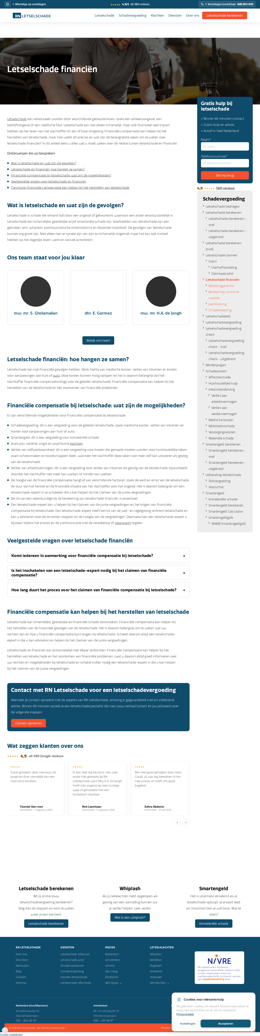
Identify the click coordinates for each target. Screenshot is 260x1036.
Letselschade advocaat (75, 954)
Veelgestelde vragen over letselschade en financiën (48, 181)
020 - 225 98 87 (103, 1020)
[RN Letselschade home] (32, 15)
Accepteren (225, 1023)
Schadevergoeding (132, 15)
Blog (19, 971)
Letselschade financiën (222, 280)
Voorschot (216, 487)
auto (56, 375)
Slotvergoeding (220, 481)
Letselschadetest (218, 316)
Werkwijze (22, 965)
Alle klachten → (159, 983)
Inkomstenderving (222, 389)
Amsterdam (112, 960)
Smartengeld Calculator (226, 511)
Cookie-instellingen (11, 1034)
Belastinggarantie (221, 286)
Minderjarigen (216, 365)
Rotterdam (112, 954)
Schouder (156, 977)
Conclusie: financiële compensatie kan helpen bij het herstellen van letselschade (70, 187)
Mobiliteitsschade (222, 426)
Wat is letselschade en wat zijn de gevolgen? (43, 163)
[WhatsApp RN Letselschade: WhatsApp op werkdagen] (8, 4)
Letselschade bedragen (223, 206)
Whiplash (155, 954)
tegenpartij (123, 523)
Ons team (22, 960)
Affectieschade (220, 377)
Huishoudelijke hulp (223, 383)
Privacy (165, 1028)
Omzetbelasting (220, 310)
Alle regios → (113, 983)
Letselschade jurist (72, 960)
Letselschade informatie (76, 983)
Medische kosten (221, 420)
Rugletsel (156, 965)
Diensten (175, 15)
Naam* (206, 139)
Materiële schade (221, 438)
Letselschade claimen (222, 255)
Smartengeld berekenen (223, 444)
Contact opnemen (28, 723)
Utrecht (110, 965)
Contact (21, 977)
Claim (213, 261)
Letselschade (104, 15)
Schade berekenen (72, 965)
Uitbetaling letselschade (223, 475)
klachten (76, 443)
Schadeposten (216, 371)
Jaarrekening (218, 304)
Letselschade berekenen (225, 15)
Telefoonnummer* (214, 156)
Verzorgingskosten (222, 432)
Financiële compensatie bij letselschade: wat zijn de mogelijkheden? (61, 175)
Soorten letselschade (74, 977)
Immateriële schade (223, 499)
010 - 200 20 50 (26, 1020)
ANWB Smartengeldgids (228, 524)
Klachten (157, 15)
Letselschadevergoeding (223, 322)
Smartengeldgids (221, 517)
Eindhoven (111, 977)
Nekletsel (156, 960)
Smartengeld (215, 493)
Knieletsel (156, 971)
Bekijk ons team (98, 340)
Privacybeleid (185, 1014)
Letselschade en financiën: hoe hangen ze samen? (48, 169)
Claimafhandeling (224, 267)
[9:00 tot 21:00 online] (5, 1032)
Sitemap (21, 983)
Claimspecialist (222, 273)
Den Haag (111, 971)
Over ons (192, 15)
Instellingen (187, 1023)
